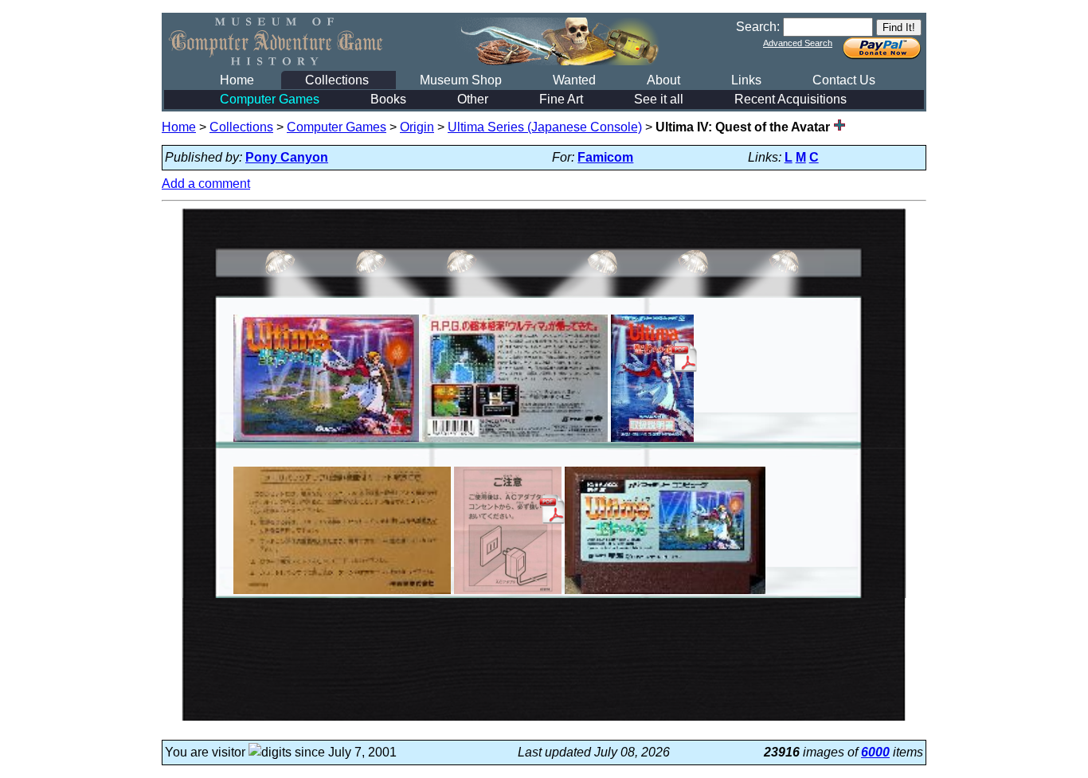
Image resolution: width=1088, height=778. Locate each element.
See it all (658, 99)
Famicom (605, 157)
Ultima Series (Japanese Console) (545, 127)
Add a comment (206, 183)
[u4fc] (326, 441)
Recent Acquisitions (790, 99)
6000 (875, 752)
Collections (337, 80)
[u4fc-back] (514, 441)
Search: (758, 26)
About (663, 80)
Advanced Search (797, 43)
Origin (417, 127)
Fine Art (561, 99)
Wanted (574, 80)
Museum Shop (461, 80)
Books (388, 99)
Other (472, 99)
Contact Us (843, 80)
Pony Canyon (286, 157)
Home (237, 80)
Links (746, 80)
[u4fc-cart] (665, 593)
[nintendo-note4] (342, 593)
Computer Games (269, 99)
